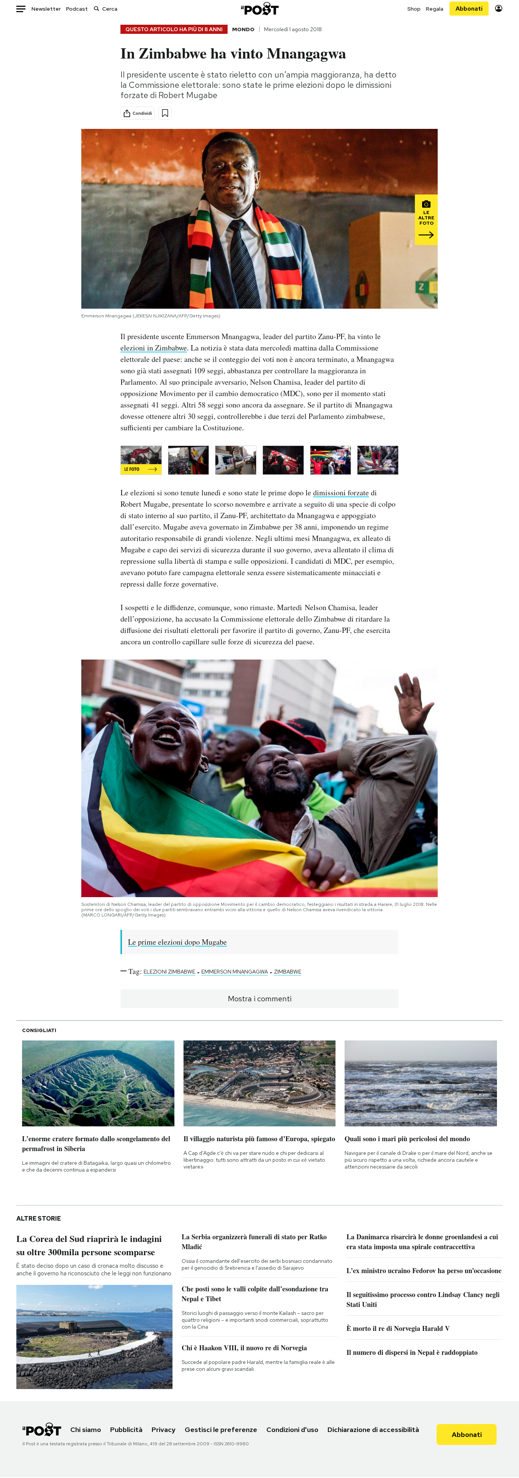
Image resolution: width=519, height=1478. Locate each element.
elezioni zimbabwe (169, 971)
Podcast (77, 8)
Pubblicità (126, 1429)
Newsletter (46, 8)
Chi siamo (85, 1429)
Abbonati (469, 9)
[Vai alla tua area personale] (499, 9)
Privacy (164, 1429)
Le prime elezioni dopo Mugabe (177, 942)
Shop (414, 8)
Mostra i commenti (259, 999)
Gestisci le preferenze (221, 1429)
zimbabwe (287, 971)
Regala (434, 8)
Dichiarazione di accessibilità (373, 1429)
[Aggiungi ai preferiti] (165, 113)
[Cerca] (96, 8)
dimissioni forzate (341, 492)
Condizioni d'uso (292, 1429)
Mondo (243, 29)
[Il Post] (259, 8)
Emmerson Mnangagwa (234, 971)
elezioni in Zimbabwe (153, 348)
